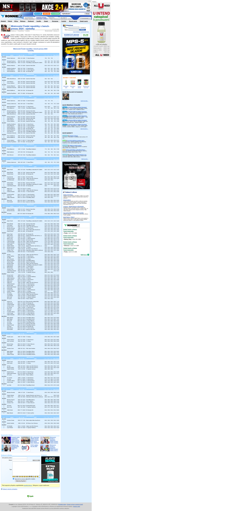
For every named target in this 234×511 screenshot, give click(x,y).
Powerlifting (21, 31)
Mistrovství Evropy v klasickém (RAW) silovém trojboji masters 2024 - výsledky (54, 441)
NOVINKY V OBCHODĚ (69, 77)
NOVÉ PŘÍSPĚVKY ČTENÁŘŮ (71, 105)
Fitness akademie (48, 1)
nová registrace (76, 31)
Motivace (22, 21)
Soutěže (27, 31)
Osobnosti (31, 21)
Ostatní (46, 21)
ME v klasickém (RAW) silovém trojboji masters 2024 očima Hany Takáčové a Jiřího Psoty (35, 441)
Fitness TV (26, 1)
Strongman (55, 21)
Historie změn (76, 506)
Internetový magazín (6, 1)
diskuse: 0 (56, 31)
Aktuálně (3, 21)
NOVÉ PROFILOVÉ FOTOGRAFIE (72, 92)
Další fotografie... (84, 100)
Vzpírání (63, 21)
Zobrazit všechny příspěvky (10, 489)
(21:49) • (75, 121)
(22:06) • (74, 112)
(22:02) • (75, 117)
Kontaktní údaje (62, 504)
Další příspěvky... (84, 128)
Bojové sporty (73, 21)
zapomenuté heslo (85, 31)
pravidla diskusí (28, 485)
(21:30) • (75, 125)
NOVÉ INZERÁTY (67, 133)
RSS (89, 1)
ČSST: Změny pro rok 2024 (34, 445)
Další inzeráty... (84, 159)
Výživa (16, 21)
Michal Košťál (48, 31)
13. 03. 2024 (55, 29)
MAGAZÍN (38, 13)
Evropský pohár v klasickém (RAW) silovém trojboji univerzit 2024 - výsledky (15, 440)
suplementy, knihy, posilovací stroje (71, 35)
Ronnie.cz (13, 31)
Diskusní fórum (38, 1)
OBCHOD (47, 13)
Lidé (32, 1)
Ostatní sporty (84, 21)
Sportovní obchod (17, 1)
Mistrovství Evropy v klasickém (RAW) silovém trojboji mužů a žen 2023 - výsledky (54, 449)
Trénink (10, 21)
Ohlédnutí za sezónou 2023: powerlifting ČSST (15, 447)
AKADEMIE (55, 13)
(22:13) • (75, 108)
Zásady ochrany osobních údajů (75, 504)
